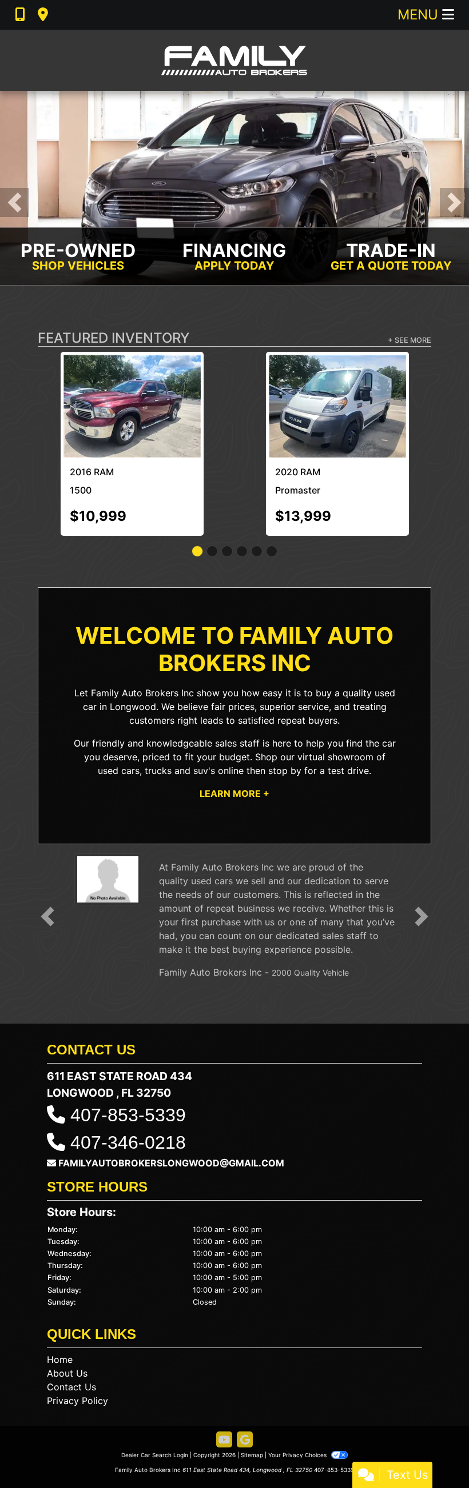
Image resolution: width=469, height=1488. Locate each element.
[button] (14, 202)
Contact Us (71, 1335)
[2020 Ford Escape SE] (337, 379)
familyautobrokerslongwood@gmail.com (171, 1111)
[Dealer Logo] (234, 60)
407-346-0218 (128, 1091)
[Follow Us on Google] (245, 1389)
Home (60, 1308)
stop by (284, 719)
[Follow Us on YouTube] (224, 1389)
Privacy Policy (77, 1349)
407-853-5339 (128, 1063)
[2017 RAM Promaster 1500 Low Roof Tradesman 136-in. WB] (132, 380)
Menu (420, 14)
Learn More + (234, 742)
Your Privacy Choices (298, 1403)
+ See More (409, 340)
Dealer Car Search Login (154, 1403)
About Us (67, 1321)
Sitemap (252, 1403)
